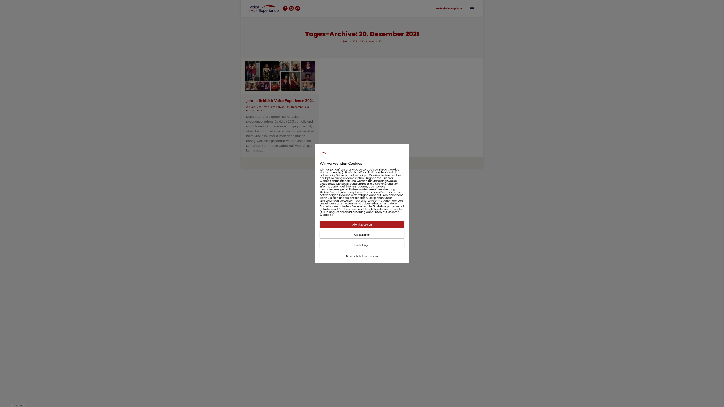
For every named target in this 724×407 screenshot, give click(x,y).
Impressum (371, 256)
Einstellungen (362, 245)
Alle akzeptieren (362, 224)
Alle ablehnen (362, 234)
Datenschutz (353, 256)
